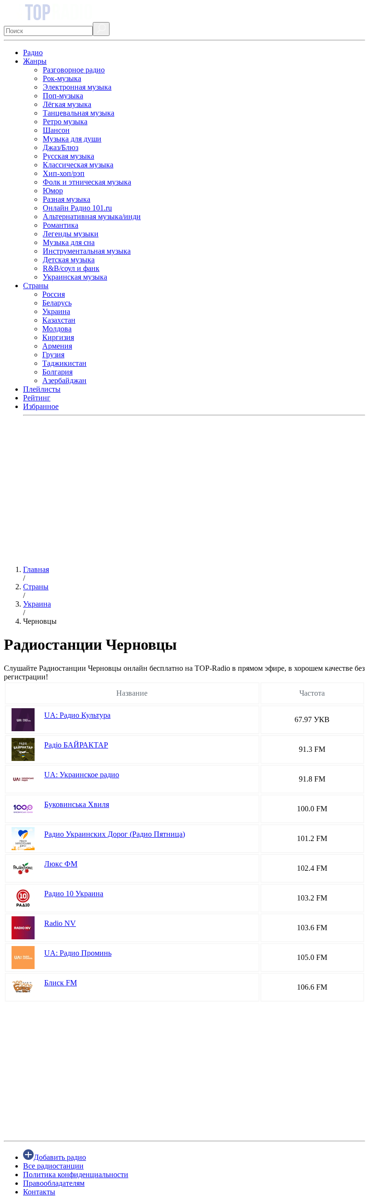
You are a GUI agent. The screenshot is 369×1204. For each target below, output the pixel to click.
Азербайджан (64, 380)
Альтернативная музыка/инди (92, 216)
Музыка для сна (69, 242)
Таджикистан (64, 363)
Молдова (57, 329)
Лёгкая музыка (67, 104)
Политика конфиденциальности (75, 1174)
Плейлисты (42, 389)
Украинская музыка (75, 277)
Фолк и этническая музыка (87, 182)
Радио (33, 52)
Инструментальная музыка (87, 251)
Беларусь (57, 303)
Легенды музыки (70, 234)
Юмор (53, 191)
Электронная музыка (77, 87)
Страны (36, 285)
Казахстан (58, 320)
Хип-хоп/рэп (64, 173)
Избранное (41, 406)
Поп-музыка (63, 96)
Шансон (56, 130)
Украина (56, 311)
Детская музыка (69, 260)
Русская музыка (68, 156)
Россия (53, 294)
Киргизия (58, 337)
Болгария (57, 372)
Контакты (39, 1192)
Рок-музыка (62, 78)
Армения (57, 346)
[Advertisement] (184, 490)
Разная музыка (66, 199)
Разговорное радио (74, 70)
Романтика (60, 225)
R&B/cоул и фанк (71, 268)
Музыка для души (72, 139)
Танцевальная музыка (78, 113)
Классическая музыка (78, 165)
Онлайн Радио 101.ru (77, 208)
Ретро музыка (65, 121)
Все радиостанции (53, 1166)
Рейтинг (36, 398)
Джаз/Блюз (60, 147)
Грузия (53, 355)
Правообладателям (54, 1183)
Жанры (35, 61)
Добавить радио (60, 1157)
